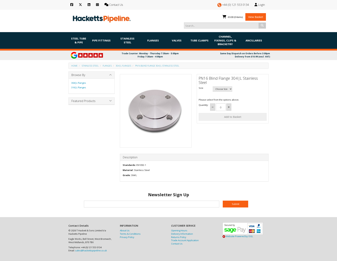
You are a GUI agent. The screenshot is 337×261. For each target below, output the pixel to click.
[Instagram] (97, 5)
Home (74, 65)
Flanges (153, 40)
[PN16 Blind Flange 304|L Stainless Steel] (156, 110)
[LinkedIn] (89, 5)
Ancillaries (254, 40)
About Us (125, 230)
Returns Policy (178, 237)
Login (261, 5)
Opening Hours (179, 230)
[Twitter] (80, 5)
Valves (176, 40)
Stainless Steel (127, 40)
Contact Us (177, 243)
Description (130, 157)
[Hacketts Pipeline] (102, 18)
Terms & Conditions (130, 233)
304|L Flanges (123, 65)
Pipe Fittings (101, 40)
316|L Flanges (78, 87)
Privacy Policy (127, 237)
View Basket (255, 17)
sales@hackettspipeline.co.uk (91, 250)
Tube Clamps (199, 40)
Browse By (78, 75)
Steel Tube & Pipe (78, 40)
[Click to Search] (262, 25)
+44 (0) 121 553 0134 (235, 5)
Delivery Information (182, 233)
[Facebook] (71, 5)
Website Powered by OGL (239, 236)
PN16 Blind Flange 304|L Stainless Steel (157, 65)
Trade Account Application (185, 240)
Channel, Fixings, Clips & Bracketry (225, 40)
